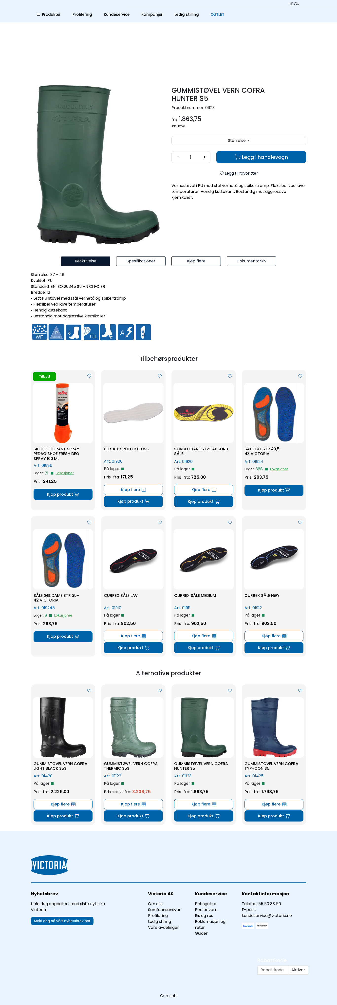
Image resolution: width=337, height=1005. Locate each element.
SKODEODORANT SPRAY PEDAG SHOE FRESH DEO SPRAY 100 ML (56, 454)
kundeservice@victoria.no (267, 915)
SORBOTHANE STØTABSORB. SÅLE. (201, 451)
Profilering (82, 14)
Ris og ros (204, 915)
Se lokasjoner (65, 473)
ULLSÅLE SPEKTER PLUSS (126, 449)
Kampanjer (152, 14)
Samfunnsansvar (164, 910)
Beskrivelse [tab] (85, 261)
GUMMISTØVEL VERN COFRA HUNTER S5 (201, 766)
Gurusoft (168, 996)
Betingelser (206, 904)
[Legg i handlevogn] (63, 494)
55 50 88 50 (269, 904)
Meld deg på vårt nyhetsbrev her (62, 920)
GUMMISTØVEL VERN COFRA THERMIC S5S (131, 766)
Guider (201, 933)
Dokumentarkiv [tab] (251, 261)
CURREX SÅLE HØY (262, 595)
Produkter (50, 14)
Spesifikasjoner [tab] (141, 261)
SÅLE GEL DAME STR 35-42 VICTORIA (56, 598)
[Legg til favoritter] (89, 376)
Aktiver (298, 970)
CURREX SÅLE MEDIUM (195, 595)
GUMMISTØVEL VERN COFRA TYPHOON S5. (271, 766)
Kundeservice (117, 14)
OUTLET (217, 14)
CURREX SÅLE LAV (121, 595)
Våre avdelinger (163, 927)
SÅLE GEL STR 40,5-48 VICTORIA (263, 451)
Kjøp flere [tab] (196, 261)
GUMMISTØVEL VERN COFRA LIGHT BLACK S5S (60, 766)
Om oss (155, 904)
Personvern (206, 910)
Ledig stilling (186, 14)
